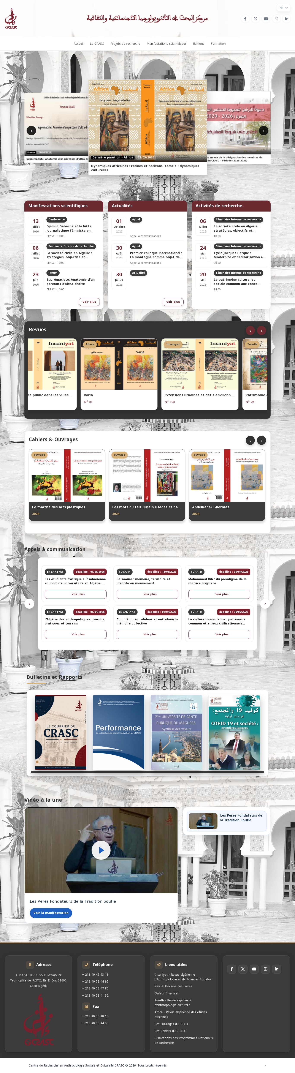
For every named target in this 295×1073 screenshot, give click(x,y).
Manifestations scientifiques (167, 44)
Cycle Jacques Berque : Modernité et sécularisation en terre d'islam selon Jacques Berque (239, 255)
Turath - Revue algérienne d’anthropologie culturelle (173, 1003)
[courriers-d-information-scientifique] (61, 732)
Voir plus (89, 302)
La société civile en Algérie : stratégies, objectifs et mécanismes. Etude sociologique (73, 255)
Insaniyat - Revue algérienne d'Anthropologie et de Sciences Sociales (183, 977)
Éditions (198, 44)
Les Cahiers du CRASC (170, 1031)
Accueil (78, 44)
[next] (265, 604)
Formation (218, 44)
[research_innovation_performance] (118, 732)
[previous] (29, 604)
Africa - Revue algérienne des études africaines (181, 1014)
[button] (101, 850)
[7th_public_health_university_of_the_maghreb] (176, 732)
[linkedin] (286, 18)
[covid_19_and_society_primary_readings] (234, 732)
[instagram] (276, 18)
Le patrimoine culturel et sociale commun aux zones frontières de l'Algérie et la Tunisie (236, 282)
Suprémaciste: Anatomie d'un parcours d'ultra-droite (70, 282)
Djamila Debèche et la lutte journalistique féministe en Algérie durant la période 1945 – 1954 (73, 228)
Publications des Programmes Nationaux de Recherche (184, 1040)
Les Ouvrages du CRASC (172, 1024)
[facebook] (245, 18)
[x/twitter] (255, 18)
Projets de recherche (125, 44)
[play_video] (101, 850)
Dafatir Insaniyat (167, 993)
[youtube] (266, 18)
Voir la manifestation (50, 913)
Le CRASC (97, 44)
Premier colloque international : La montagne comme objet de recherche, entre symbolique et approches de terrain (156, 255)
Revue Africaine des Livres (173, 986)
